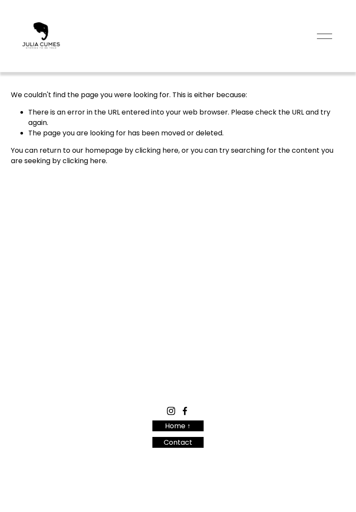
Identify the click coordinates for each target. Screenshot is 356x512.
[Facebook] (185, 411)
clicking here (156, 150)
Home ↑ (178, 426)
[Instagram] (171, 411)
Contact (178, 442)
